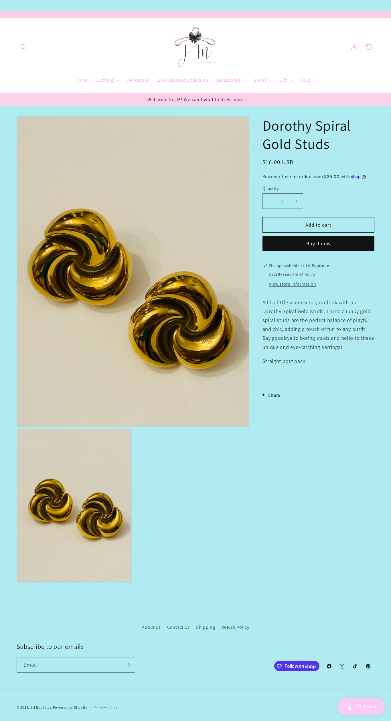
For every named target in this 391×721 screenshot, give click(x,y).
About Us (151, 627)
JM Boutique (41, 707)
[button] (24, 47)
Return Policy (235, 627)
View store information (292, 284)
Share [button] (274, 395)
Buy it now (318, 243)
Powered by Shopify (70, 707)
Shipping (205, 627)
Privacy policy (106, 707)
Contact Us (178, 627)
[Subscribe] (127, 665)
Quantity (270, 188)
